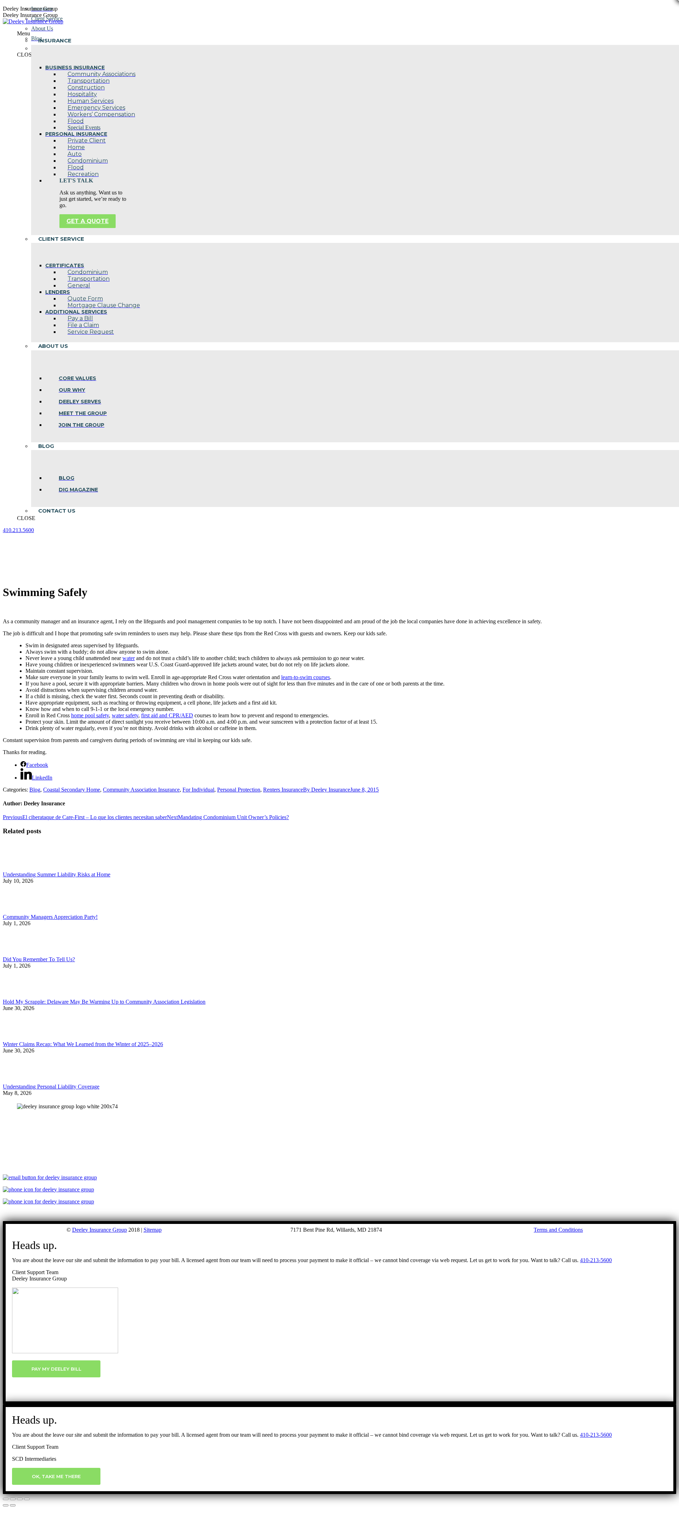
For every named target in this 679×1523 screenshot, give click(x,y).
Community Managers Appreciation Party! (50, 917)
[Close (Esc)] (5, 1499)
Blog (34, 790)
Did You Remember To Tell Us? (39, 959)
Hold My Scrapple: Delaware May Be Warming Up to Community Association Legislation (104, 1002)
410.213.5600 (18, 530)
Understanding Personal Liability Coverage (51, 1087)
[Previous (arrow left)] (5, 1505)
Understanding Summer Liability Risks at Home (56, 874)
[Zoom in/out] (27, 1499)
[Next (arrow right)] (13, 1505)
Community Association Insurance (141, 790)
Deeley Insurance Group (99, 1230)
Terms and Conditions (558, 1230)
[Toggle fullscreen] (20, 1499)
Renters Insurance (283, 790)
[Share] (13, 1499)
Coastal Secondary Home (71, 790)
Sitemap (153, 1230)
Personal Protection (238, 790)
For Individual (198, 790)
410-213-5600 (596, 1260)
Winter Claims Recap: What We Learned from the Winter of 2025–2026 (83, 1044)
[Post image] (22, 868)
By (326, 790)
